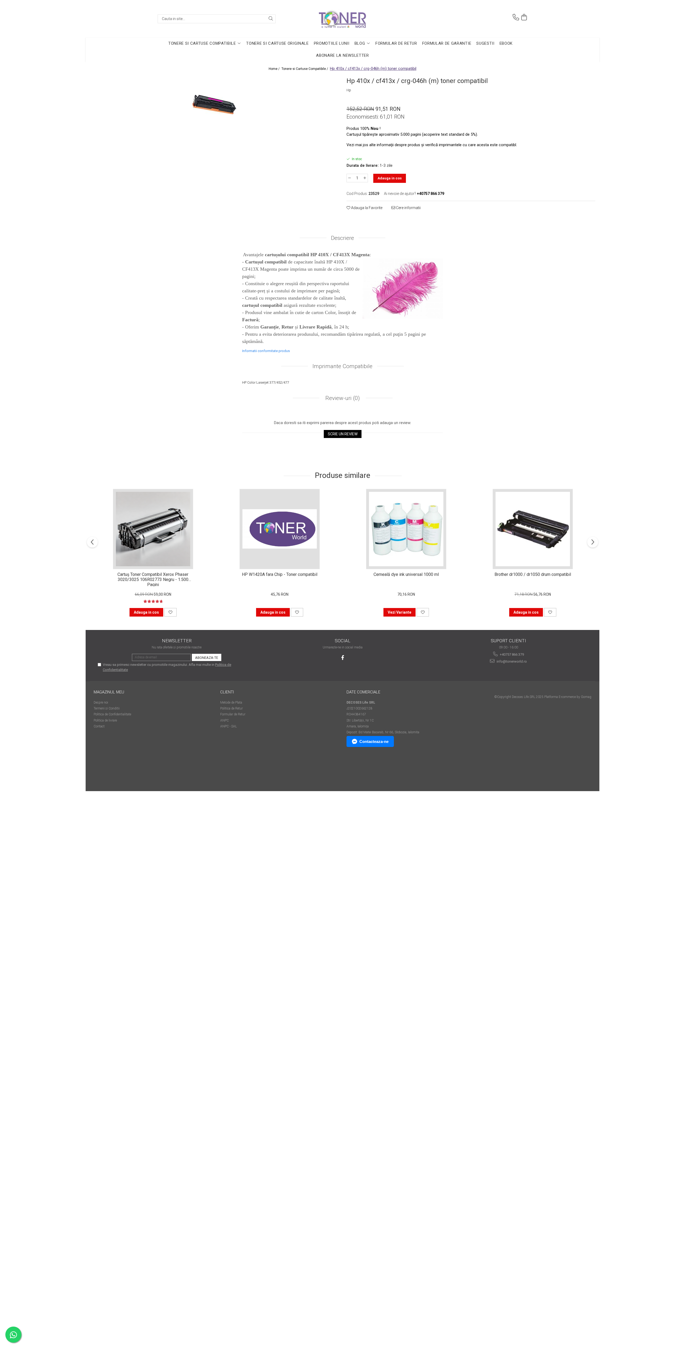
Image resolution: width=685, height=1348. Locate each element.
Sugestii (485, 43)
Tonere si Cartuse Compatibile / (305, 69)
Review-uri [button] (342, 398)
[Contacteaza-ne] (516, 17)
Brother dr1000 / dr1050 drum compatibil (532, 574)
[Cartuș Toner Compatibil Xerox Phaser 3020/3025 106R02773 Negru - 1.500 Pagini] (153, 529)
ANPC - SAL (228, 726)
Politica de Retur (231, 708)
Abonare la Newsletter (342, 55)
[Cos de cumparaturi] (524, 17)
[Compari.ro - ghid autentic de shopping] (112, 770)
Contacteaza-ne (374, 741)
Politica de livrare (105, 720)
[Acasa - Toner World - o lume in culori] (342, 18)
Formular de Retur (396, 43)
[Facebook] (342, 657)
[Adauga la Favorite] (170, 612)
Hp (349, 90)
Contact (99, 726)
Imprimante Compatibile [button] (342, 366)
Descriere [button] (342, 238)
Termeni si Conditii (107, 708)
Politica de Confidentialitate (112, 714)
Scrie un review (342, 434)
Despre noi (101, 702)
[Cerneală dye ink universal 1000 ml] (406, 529)
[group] (214, 105)
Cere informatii (408, 208)
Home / (274, 69)
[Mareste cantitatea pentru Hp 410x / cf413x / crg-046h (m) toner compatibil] (365, 178)
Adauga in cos (390, 178)
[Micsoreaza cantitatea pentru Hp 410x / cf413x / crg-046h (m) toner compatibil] (349, 178)
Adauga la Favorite (366, 208)
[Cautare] (271, 18)
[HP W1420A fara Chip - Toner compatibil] (279, 529)
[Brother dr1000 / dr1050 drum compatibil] (533, 529)
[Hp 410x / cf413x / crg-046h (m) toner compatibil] (214, 105)
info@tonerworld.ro (511, 661)
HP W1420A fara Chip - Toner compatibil (279, 574)
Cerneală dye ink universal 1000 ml (406, 574)
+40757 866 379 (511, 654)
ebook (506, 43)
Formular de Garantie (446, 43)
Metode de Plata (231, 702)
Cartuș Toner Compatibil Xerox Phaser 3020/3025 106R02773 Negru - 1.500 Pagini (152, 579)
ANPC (224, 720)
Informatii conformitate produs (266, 351)
